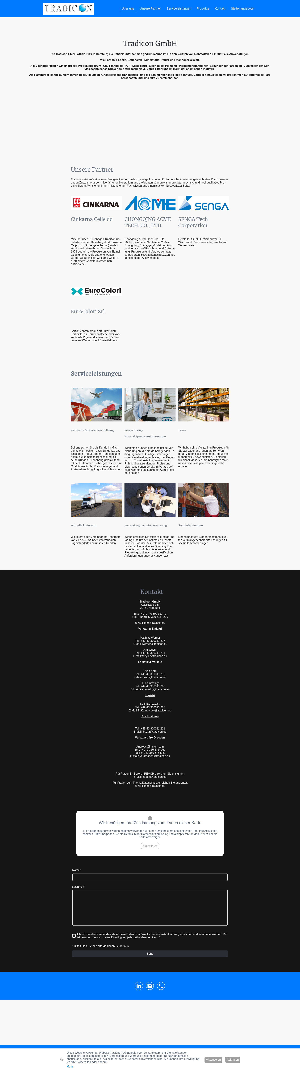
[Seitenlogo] (68, 9)
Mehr (70, 1066)
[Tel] (161, 986)
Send (150, 953)
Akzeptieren (150, 845)
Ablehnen (233, 1059)
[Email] (150, 986)
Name (76, 870)
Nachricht (78, 886)
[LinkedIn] (139, 986)
